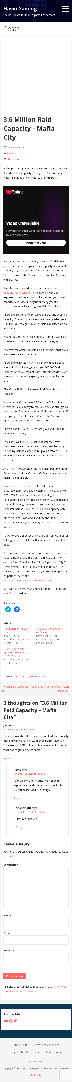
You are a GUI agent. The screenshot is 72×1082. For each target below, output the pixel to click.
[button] (66, 6)
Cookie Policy (53, 1052)
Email (6, 933)
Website (8, 950)
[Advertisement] (36, 77)
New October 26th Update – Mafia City (14, 650)
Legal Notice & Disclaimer (26, 1052)
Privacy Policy (20, 1045)
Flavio (10, 153)
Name (7, 915)
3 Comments (14, 159)
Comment (10, 864)
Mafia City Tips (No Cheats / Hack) (30, 676)
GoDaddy (36, 1075)
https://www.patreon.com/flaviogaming (30, 580)
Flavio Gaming (20, 8)
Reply (6, 758)
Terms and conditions (46, 1045)
